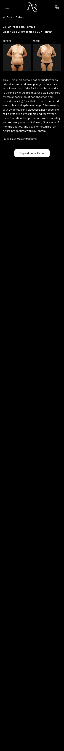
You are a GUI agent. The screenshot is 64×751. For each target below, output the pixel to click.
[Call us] (56, 7)
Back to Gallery (15, 17)
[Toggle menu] (7, 7)
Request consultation (32, 153)
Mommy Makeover (27, 139)
